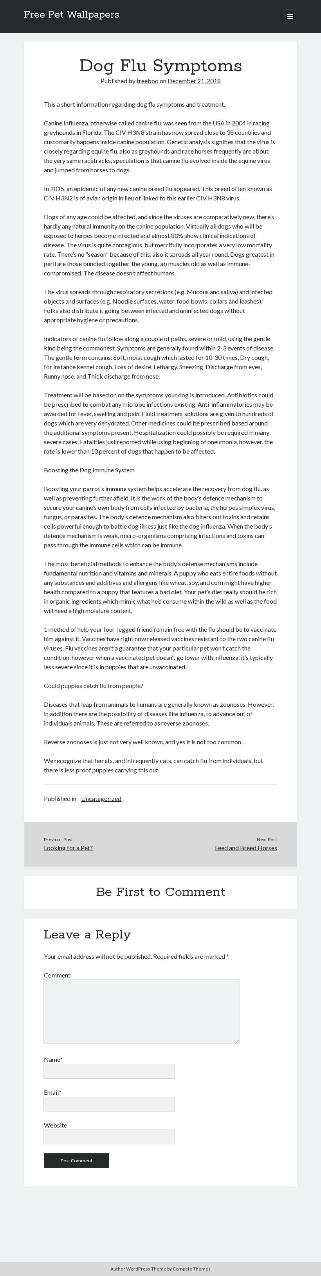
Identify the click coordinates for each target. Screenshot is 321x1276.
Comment (57, 975)
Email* (52, 1092)
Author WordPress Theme (138, 1269)
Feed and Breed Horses (246, 847)
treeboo (148, 80)
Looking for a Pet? (68, 847)
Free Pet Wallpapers (71, 15)
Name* (53, 1059)
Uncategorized (101, 798)
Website (55, 1125)
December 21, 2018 (194, 80)
